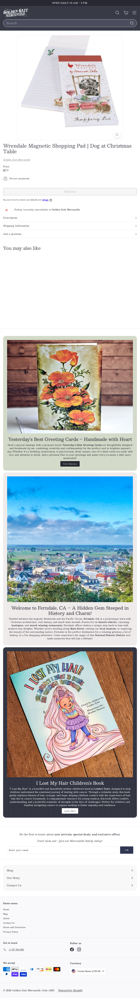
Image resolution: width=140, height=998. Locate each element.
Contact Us (9, 923)
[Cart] (126, 12)
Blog (5, 914)
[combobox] (70, 23)
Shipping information (16, 226)
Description (10, 218)
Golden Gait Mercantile (16, 159)
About (6, 918)
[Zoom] (117, 134)
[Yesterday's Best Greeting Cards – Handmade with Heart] (70, 386)
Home (6, 909)
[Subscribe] (126, 850)
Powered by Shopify (70, 990)
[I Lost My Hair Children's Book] (70, 714)
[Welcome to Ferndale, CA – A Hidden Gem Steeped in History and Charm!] (70, 539)
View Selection (70, 463)
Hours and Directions (14, 927)
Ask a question (12, 234)
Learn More (70, 810)
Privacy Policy (10, 932)
